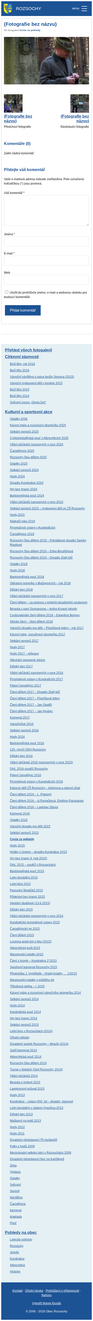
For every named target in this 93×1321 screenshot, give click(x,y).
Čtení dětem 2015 (22, 935)
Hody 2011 (17, 1133)
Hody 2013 (17, 1095)
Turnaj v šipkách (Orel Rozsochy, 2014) (36, 1069)
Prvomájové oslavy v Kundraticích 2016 (36, 781)
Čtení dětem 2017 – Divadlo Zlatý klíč (35, 692)
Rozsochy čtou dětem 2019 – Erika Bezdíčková (41, 551)
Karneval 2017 (20, 717)
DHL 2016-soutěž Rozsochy (29, 769)
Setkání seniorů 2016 (24, 730)
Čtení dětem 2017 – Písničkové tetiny (35, 698)
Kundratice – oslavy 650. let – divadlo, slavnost (41, 1101)
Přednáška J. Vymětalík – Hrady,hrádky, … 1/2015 (43, 973)
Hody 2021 (17, 515)
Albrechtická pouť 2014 (25, 1056)
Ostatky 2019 (19, 564)
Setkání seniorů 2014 (24, 999)
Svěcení (15, 1184)
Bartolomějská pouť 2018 (27, 577)
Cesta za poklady (30, 30)
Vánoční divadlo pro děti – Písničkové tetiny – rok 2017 (47, 628)
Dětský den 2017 (21, 666)
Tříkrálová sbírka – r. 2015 (27, 986)
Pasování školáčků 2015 (26, 890)
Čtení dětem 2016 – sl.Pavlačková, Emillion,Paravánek (47, 800)
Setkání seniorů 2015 (24, 832)
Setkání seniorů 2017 (24, 641)
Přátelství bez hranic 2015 (27, 896)
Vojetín (14, 1252)
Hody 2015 (17, 845)
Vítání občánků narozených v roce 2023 (36, 502)
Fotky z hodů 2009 (22, 1146)
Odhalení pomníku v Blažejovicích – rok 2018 (40, 583)
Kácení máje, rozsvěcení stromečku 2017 (37, 634)
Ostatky (15, 1178)
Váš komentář (14, 193)
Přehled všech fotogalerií (28, 350)
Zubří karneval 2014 (23, 1050)
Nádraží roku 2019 (22, 521)
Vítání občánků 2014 (24, 1076)
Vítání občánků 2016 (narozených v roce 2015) (41, 762)
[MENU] (84, 9)
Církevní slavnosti (22, 357)
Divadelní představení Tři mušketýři (33, 1140)
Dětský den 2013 (21, 1114)
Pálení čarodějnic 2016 (25, 775)
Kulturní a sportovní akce (28, 412)
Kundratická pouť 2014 (25, 1012)
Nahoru (46, 1295)
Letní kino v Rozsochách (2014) (31, 1031)
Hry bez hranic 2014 (23, 1018)
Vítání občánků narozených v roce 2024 (36, 444)
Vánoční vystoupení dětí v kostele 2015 (36, 383)
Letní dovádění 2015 (24, 877)
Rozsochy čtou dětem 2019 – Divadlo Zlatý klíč (41, 557)
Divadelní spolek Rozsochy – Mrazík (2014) (39, 1044)
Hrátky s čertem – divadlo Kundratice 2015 (38, 852)
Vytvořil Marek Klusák (46, 1303)
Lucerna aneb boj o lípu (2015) (31, 941)
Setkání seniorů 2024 (24, 470)
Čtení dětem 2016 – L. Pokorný (31, 794)
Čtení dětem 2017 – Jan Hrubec (31, 711)
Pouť (13, 1223)
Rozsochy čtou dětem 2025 (28, 457)
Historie (15, 1271)
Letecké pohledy (21, 1239)
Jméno (9, 234)
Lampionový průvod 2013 (27, 1088)
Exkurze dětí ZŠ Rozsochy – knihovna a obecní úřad (45, 788)
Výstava (15, 1172)
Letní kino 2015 (20, 884)
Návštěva (16, 1197)
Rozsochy (16, 1246)
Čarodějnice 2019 (22, 534)
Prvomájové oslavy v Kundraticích (32, 527)
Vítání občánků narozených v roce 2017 (36, 596)
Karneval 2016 (20, 813)
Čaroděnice (18, 1204)
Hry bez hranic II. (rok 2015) (28, 858)
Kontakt (17, 1290)
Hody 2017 (17, 647)
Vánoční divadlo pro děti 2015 (30, 826)
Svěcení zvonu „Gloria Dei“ (28, 402)
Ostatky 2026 (19, 419)
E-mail (9, 253)
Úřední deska (34, 1290)
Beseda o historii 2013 (25, 1082)
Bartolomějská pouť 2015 (27, 871)
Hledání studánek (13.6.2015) (30, 903)
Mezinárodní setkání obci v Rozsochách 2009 (40, 1152)
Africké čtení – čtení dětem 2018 (31, 621)
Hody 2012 (17, 1127)
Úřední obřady (19, 1037)
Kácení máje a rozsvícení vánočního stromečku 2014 (45, 992)
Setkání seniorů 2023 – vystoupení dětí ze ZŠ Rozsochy (47, 508)
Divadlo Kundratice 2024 (26, 483)
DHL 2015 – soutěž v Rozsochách (33, 864)
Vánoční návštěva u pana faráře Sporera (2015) (42, 376)
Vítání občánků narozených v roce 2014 (36, 916)
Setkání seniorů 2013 (24, 1024)
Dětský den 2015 (21, 909)
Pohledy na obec (21, 1232)
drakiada (16, 1216)
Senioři (15, 1191)
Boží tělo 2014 (19, 396)
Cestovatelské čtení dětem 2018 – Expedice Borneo (45, 615)
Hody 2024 (17, 476)
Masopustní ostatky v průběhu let (32, 980)
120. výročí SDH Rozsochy (28, 749)
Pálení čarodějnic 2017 (25, 685)
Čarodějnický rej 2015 (25, 928)
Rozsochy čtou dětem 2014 (28, 1063)
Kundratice (17, 1258)
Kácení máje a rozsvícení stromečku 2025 (38, 425)
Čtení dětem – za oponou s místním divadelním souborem (48, 602)
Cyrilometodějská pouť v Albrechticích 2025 (39, 438)
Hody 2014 (17, 1005)
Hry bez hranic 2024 (23, 489)
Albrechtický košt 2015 (25, 948)
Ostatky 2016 (19, 820)
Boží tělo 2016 (19, 370)
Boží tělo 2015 (19, 389)
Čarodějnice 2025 (22, 451)
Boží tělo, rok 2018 (22, 364)
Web (7, 272)
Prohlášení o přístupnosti (62, 1290)
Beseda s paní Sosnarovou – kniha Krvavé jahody (43, 609)
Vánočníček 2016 (21, 724)
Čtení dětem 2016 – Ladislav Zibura (34, 807)
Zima (13, 1165)
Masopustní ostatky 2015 (26, 954)
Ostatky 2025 (19, 463)
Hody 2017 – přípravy (24, 653)
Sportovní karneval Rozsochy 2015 (33, 967)
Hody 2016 (17, 737)
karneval (16, 1210)
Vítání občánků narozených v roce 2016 (36, 673)
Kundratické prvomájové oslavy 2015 (35, 922)
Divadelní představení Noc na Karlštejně (37, 1159)
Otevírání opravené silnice (27, 660)
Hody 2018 (17, 570)
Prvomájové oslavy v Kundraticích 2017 (36, 679)
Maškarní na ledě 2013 (25, 1120)
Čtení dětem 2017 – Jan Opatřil (31, 705)
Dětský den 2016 (21, 756)
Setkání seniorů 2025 (24, 431)
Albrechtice (17, 1265)
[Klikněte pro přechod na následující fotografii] (46, 60)
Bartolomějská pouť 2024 (27, 495)
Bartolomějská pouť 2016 (27, 743)
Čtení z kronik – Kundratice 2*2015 (33, 960)
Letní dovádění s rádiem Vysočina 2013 (36, 1108)
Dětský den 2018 (21, 589)
